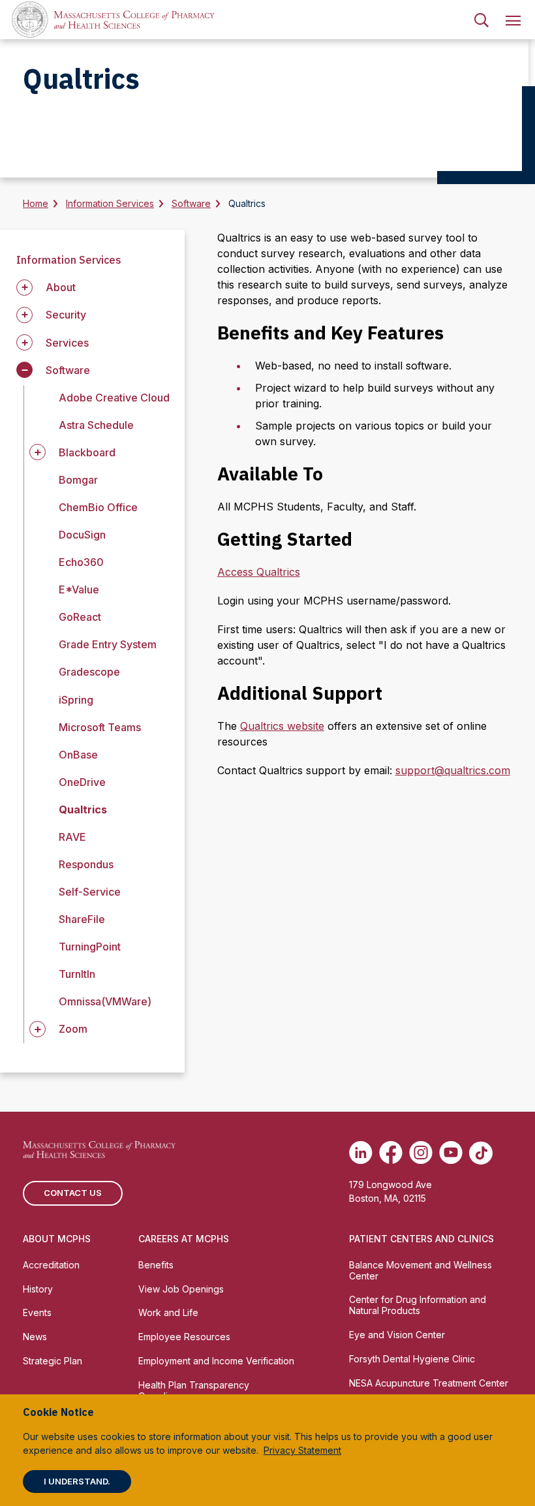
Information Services (110, 203)
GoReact (80, 616)
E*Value (79, 589)
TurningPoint (90, 946)
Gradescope (89, 671)
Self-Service (90, 891)
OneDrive (82, 782)
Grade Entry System (108, 644)
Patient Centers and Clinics (421, 1238)
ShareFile (82, 919)
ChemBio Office (98, 507)
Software (191, 203)
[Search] (481, 19)
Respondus (86, 864)
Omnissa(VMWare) (105, 1001)
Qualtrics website (282, 725)
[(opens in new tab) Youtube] (451, 1153)
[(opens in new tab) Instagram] (421, 1153)
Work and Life (168, 1312)
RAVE (72, 836)
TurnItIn (77, 973)
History (38, 1288)
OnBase (78, 754)
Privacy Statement (302, 1450)
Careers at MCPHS (183, 1238)
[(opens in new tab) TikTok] (481, 1153)
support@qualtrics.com (452, 770)
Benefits (156, 1264)
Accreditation (51, 1264)
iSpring (76, 699)
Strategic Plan (52, 1360)
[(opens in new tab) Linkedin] (361, 1153)
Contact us (73, 1192)
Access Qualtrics (258, 571)
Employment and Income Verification (216, 1360)
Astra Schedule (96, 424)
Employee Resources (184, 1336)
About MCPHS (57, 1238)
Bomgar (78, 479)
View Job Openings (181, 1288)
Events (37, 1312)
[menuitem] (481, 19)
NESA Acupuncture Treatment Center (428, 1382)
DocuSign (82, 534)
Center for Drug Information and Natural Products (417, 1305)
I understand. (77, 1481)
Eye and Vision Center (397, 1334)
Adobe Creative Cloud (114, 397)
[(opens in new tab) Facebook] (391, 1153)
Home (35, 203)
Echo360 (81, 562)
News (35, 1336)
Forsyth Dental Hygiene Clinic (412, 1358)
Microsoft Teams (100, 727)
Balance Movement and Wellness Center (420, 1270)
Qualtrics (83, 809)
